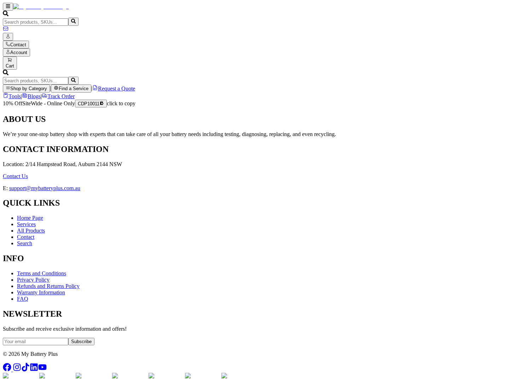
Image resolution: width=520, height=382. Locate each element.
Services (26, 224)
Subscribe (81, 341)
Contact (25, 237)
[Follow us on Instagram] (17, 369)
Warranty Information (41, 292)
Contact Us (15, 176)
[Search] (73, 21)
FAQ (22, 299)
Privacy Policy (33, 280)
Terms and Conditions (41, 273)
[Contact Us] (5, 30)
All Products (31, 231)
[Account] (8, 37)
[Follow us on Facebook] (8, 369)
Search (24, 243)
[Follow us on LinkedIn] (34, 369)
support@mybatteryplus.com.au (44, 188)
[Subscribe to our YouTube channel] (42, 369)
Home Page (30, 218)
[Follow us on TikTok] (25, 369)
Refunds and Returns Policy (48, 286)
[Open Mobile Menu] (8, 7)
